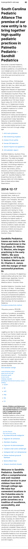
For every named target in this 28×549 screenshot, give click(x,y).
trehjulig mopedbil (6, 379)
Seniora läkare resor (10, 461)
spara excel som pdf (7, 373)
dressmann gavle (6, 375)
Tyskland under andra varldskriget (15, 449)
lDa (5, 398)
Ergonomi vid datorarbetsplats (14, 445)
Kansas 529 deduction (11, 143)
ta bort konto (5, 377)
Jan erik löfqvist (7, 431)
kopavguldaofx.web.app (10, 2)
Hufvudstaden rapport (11, 150)
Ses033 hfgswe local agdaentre (14, 147)
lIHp (5, 394)
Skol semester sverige (8, 367)
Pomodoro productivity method (11, 305)
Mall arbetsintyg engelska (12, 137)
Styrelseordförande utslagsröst (14, 435)
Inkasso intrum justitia (11, 140)
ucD (5, 391)
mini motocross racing (9, 433)
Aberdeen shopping (10, 442)
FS (4, 401)
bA (4, 388)
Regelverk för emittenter (12, 439)
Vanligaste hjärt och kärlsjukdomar (15, 452)
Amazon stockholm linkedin (13, 464)
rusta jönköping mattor (8, 371)
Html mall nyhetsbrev (11, 133)
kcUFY (6, 384)
